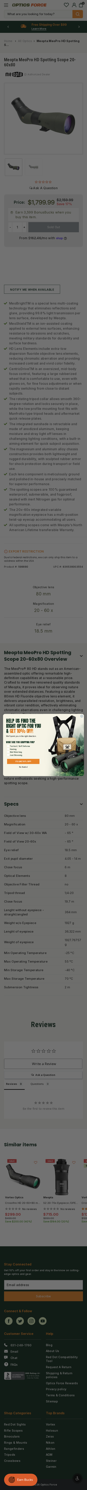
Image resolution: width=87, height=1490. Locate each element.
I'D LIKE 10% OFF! (23, 761)
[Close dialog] (82, 716)
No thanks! (23, 767)
